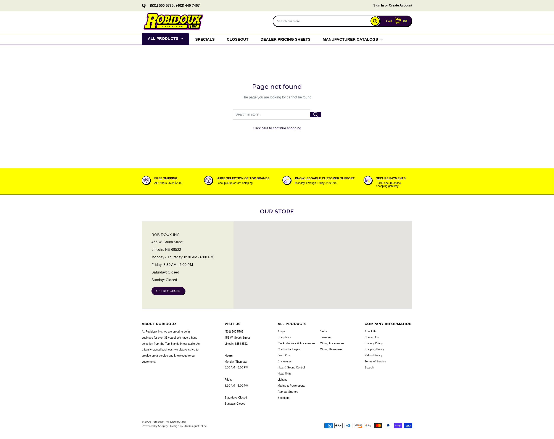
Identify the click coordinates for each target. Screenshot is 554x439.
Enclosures (285, 361)
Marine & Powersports (291, 385)
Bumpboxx (284, 337)
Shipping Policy (374, 349)
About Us (370, 331)
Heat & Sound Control (291, 367)
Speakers (284, 397)
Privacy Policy (374, 343)
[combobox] (322, 21)
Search (369, 367)
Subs (323, 331)
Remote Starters (288, 391)
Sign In (378, 5)
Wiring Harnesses (331, 349)
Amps (281, 331)
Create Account (400, 5)
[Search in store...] (315, 114)
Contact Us (372, 337)
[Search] (375, 21)
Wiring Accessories (332, 343)
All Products (163, 38)
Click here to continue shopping (277, 128)
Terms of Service (375, 361)
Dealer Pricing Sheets (286, 39)
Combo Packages (289, 349)
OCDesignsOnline (195, 426)
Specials (205, 39)
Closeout (237, 39)
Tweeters (326, 337)
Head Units (284, 373)
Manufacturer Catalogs (350, 39)
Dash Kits (284, 355)
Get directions (168, 291)
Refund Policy (373, 355)
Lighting (282, 379)
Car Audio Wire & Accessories (296, 343)
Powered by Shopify (155, 426)
